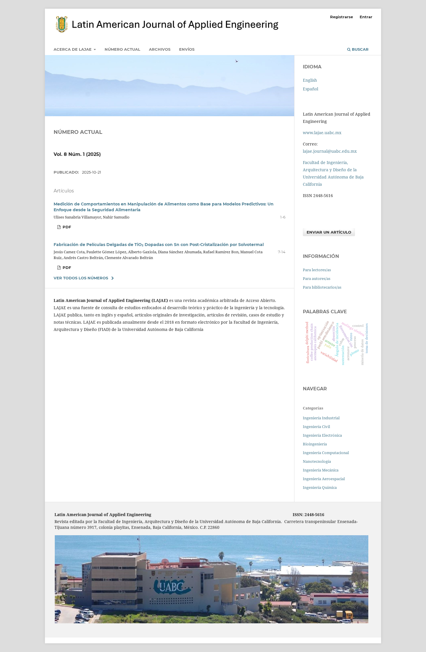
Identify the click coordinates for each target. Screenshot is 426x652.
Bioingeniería (315, 444)
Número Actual (122, 49)
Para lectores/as (317, 269)
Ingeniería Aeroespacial (324, 478)
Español (310, 89)
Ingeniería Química (320, 487)
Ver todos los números (81, 278)
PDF (66, 227)
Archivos (159, 49)
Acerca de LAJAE (73, 49)
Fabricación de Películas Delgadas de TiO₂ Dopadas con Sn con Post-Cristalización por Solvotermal (159, 244)
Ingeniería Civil (316, 426)
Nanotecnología (317, 461)
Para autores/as (316, 278)
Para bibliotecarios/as (322, 287)
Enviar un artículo (329, 232)
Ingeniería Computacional (326, 452)
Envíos (186, 49)
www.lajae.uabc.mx (322, 132)
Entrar (366, 16)
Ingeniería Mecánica (320, 470)
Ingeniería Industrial (321, 417)
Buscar (360, 49)
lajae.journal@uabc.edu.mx (330, 151)
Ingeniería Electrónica (322, 435)
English (310, 80)
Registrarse (341, 16)
